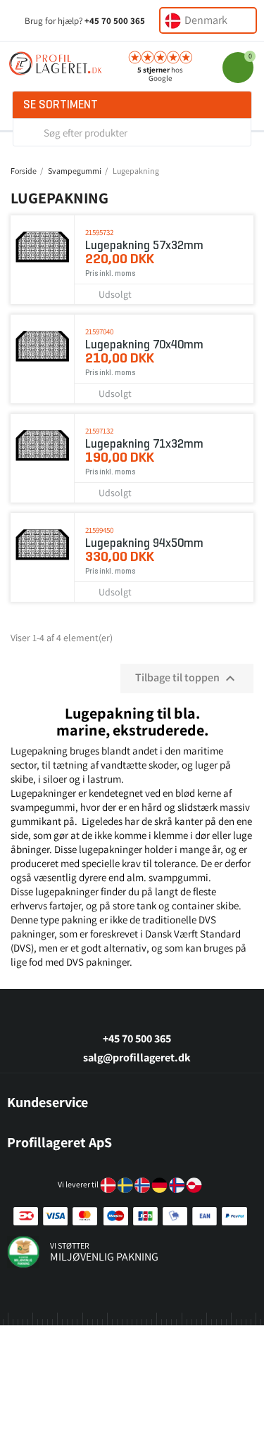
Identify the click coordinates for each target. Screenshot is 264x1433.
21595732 (99, 232)
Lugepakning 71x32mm (144, 443)
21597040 (99, 331)
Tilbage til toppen (187, 678)
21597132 (99, 431)
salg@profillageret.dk (137, 1057)
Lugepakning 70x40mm (144, 344)
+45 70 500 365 (114, 21)
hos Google (160, 74)
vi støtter (69, 1245)
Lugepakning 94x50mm (144, 543)
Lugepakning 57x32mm (144, 245)
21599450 (99, 530)
